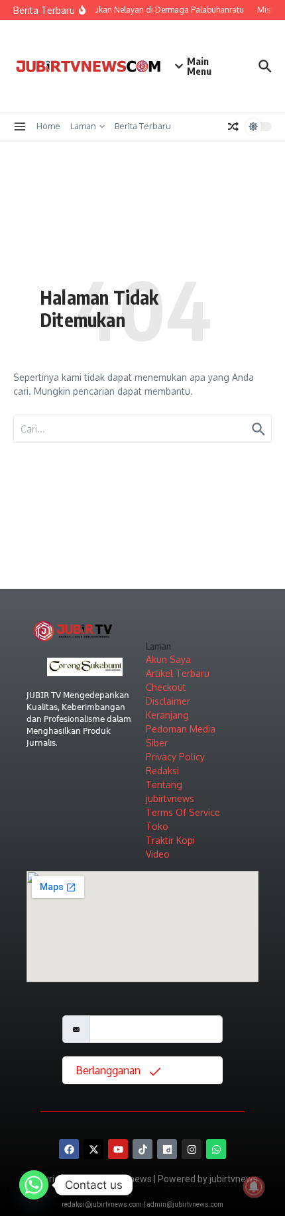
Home (48, 126)
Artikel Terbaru (177, 673)
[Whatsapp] (216, 1149)
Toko (157, 826)
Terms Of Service (183, 812)
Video (158, 854)
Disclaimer (168, 701)
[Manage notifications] (253, 1186)
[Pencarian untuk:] (142, 428)
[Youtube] (118, 1149)
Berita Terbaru (143, 126)
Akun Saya (168, 659)
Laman (83, 126)
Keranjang (167, 715)
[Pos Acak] (233, 126)
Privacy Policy (175, 756)
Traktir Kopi (170, 840)
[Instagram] (191, 1149)
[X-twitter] (93, 1149)
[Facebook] (69, 1149)
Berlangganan (109, 1070)
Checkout (166, 687)
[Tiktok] (142, 1149)
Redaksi (162, 770)
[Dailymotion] (167, 1149)
